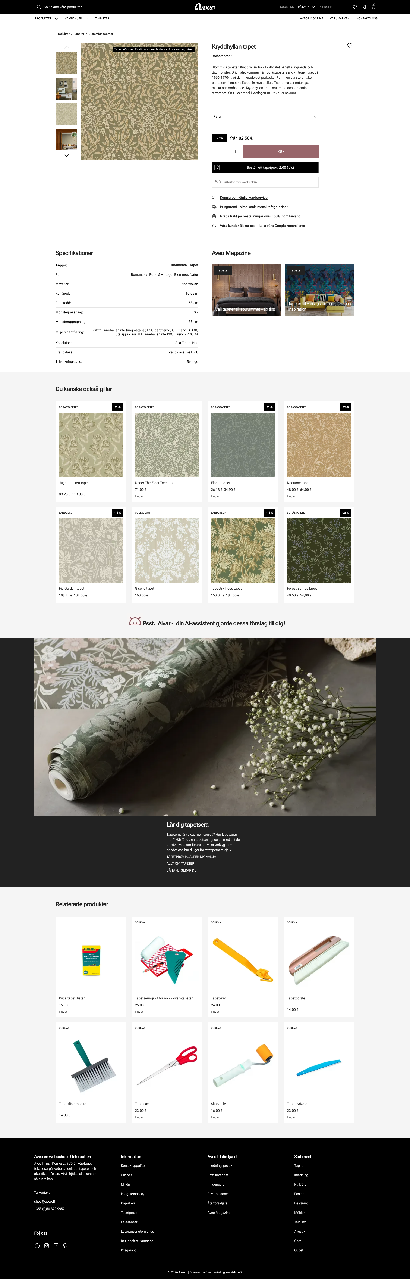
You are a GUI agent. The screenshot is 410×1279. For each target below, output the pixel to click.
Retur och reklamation (137, 1241)
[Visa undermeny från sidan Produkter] (56, 18)
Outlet (298, 1250)
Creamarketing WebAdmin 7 (223, 1272)
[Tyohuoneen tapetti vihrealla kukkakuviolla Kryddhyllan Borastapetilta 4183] (67, 89)
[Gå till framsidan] (205, 7)
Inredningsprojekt (220, 1166)
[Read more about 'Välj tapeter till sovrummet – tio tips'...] (246, 290)
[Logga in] (364, 7)
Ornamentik (178, 265)
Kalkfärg (300, 1184)
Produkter (43, 18)
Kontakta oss (367, 18)
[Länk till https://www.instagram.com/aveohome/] (46, 1245)
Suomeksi (287, 7)
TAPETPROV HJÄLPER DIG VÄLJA (191, 857)
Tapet (193, 265)
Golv (297, 1241)
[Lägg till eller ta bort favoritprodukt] (349, 45)
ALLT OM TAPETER (180, 864)
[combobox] (276, 116)
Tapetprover (129, 1213)
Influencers (216, 1184)
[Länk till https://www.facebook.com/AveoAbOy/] (37, 1245)
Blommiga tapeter (101, 33)
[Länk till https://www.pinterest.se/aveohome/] (65, 1245)
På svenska (306, 7)
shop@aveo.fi (44, 1201)
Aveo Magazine (311, 18)
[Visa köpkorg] (373, 7)
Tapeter (79, 33)
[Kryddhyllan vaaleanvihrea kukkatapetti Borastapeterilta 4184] (67, 114)
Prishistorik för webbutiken (239, 182)
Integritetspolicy (132, 1194)
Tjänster (102, 18)
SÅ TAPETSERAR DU (182, 870)
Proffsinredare (218, 1175)
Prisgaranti (129, 1250)
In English (327, 7)
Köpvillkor (128, 1203)
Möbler (299, 1213)
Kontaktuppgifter (133, 1166)
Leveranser (129, 1222)
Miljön (125, 1184)
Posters (299, 1194)
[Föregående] (66, 47)
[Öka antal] (235, 151)
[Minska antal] (216, 151)
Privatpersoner (218, 1194)
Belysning (301, 1203)
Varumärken (340, 18)
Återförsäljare (217, 1203)
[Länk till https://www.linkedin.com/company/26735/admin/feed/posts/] (56, 1245)
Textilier (300, 1222)
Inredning (301, 1175)
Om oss (126, 1175)
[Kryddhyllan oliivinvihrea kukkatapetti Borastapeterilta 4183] (139, 101)
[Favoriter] (354, 7)
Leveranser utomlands (137, 1231)
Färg (217, 116)
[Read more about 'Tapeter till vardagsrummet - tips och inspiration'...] (319, 290)
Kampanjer (73, 18)
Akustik (299, 1231)
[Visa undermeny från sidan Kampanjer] (87, 18)
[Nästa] (66, 155)
